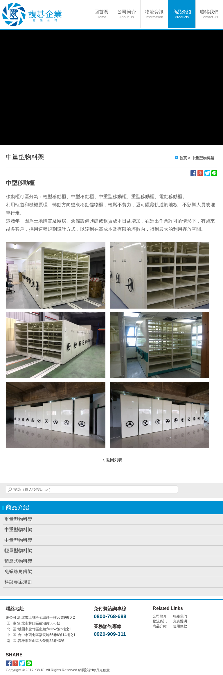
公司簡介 (126, 14)
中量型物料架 (203, 158)
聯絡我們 (209, 14)
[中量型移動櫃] (159, 304)
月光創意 (103, 670)
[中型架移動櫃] (55, 374)
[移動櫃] (55, 443)
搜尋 (10, 490)
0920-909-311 (110, 634)
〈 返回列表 (111, 459)
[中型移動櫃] (55, 304)
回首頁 (101, 14)
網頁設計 (85, 670)
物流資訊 (154, 14)
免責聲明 (180, 621)
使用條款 (180, 626)
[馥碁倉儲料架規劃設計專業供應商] (46, 14)
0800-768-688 (110, 616)
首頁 (183, 158)
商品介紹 (181, 14)
